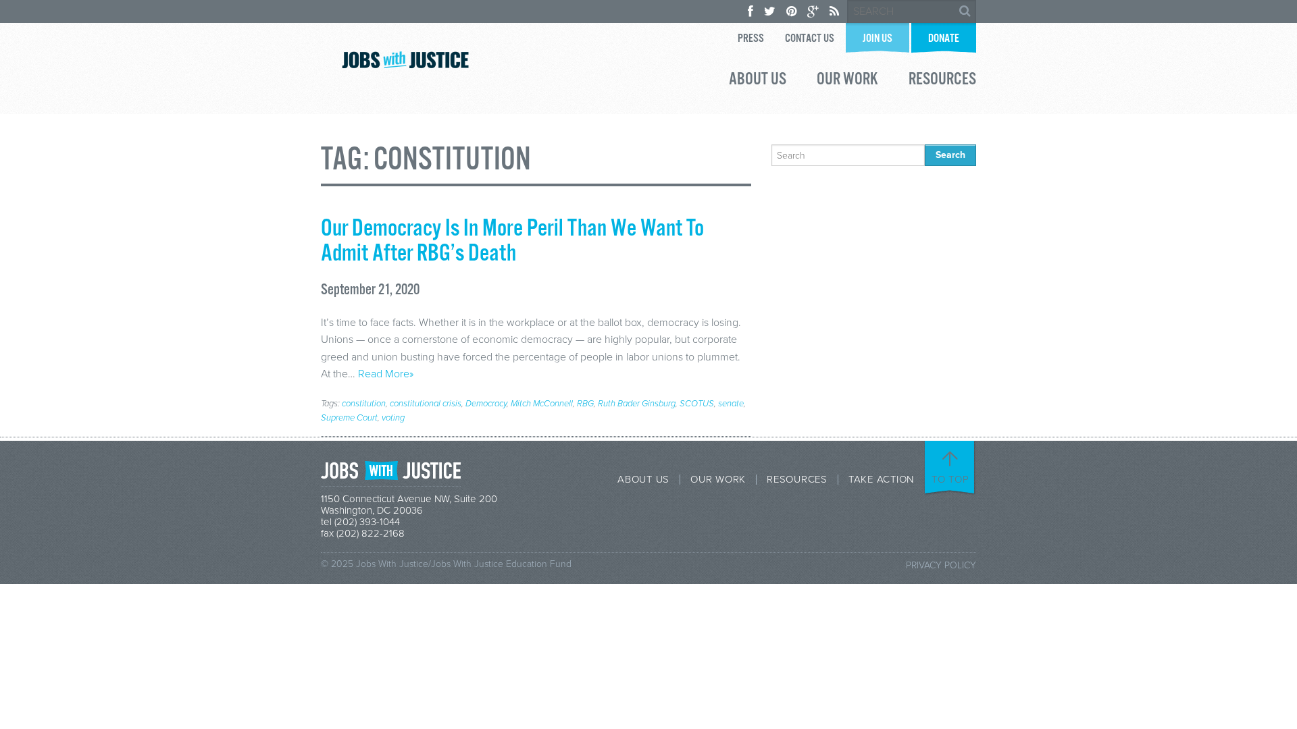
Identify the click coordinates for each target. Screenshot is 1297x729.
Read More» (385, 374)
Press (751, 39)
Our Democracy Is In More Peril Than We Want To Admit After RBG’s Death (512, 241)
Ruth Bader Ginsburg (637, 403)
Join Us (877, 39)
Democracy (486, 403)
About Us (757, 81)
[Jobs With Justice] (405, 60)
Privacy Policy (941, 565)
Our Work (847, 81)
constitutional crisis (425, 403)
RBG (585, 403)
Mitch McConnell (542, 403)
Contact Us (809, 39)
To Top (950, 479)
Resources (942, 81)
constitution (364, 403)
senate (731, 403)
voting (393, 417)
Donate (943, 39)
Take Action (881, 480)
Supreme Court (349, 417)
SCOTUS (697, 403)
